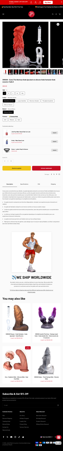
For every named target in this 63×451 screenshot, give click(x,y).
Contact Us (5, 427)
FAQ (3, 415)
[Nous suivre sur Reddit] (23, 437)
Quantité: (4, 157)
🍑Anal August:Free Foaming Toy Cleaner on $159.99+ (46, 7)
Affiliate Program (24, 418)
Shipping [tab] (53, 184)
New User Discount (41, 415)
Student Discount (41, 421)
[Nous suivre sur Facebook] (3, 437)
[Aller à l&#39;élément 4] (21, 72)
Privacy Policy (23, 424)
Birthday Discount (41, 418)
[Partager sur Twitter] (54, 174)
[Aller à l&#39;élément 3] (16, 72)
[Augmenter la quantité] (11, 161)
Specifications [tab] (24, 184)
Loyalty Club (23, 421)
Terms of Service (24, 427)
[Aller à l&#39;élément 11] (60, 72)
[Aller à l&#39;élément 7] (38, 72)
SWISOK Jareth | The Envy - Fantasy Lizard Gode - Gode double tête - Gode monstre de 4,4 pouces (46, 335)
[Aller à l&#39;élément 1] (4, 72)
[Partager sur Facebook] (51, 174)
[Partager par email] (59, 174)
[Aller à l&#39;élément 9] (49, 72)
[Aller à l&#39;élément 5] (27, 72)
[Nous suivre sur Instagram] (15, 437)
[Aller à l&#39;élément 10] (54, 72)
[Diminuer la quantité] (5, 161)
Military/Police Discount (42, 424)
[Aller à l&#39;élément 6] (32, 72)
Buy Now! (48, 2)
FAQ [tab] (39, 184)
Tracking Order (6, 421)
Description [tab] (10, 184)
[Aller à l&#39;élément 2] (10, 72)
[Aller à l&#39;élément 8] (43, 72)
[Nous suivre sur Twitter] (7, 437)
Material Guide (6, 430)
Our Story (22, 415)
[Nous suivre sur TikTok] (19, 437)
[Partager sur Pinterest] (56, 174)
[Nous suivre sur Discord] (11, 437)
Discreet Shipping (7, 418)
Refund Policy (6, 424)
